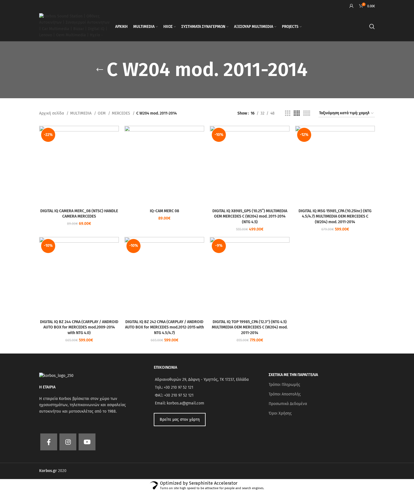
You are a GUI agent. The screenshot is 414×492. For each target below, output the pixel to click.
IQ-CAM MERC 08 (164, 211)
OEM (102, 113)
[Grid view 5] (306, 113)
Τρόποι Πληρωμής (284, 384)
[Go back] (100, 69)
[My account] (351, 6)
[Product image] (79, 165)
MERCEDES (121, 113)
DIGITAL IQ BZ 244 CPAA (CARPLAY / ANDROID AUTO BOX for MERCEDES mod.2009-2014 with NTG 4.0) (79, 327)
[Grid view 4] (297, 113)
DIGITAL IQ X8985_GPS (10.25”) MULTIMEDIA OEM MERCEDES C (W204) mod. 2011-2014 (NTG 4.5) (249, 216)
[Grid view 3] (287, 113)
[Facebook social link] (48, 441)
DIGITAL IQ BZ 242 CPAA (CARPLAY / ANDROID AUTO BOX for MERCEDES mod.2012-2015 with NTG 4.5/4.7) (164, 327)
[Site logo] (74, 26)
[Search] (372, 26)
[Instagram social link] (67, 441)
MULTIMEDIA (81, 113)
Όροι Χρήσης (280, 413)
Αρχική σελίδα (52, 113)
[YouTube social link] (87, 441)
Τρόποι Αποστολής (285, 394)
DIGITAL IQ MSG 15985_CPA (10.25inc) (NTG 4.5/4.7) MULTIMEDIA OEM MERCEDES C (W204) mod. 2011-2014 (335, 216)
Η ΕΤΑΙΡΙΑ (47, 387)
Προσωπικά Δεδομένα (288, 403)
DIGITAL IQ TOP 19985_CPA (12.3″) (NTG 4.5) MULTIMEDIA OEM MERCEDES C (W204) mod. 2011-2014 (250, 327)
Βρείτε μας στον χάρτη (180, 419)
